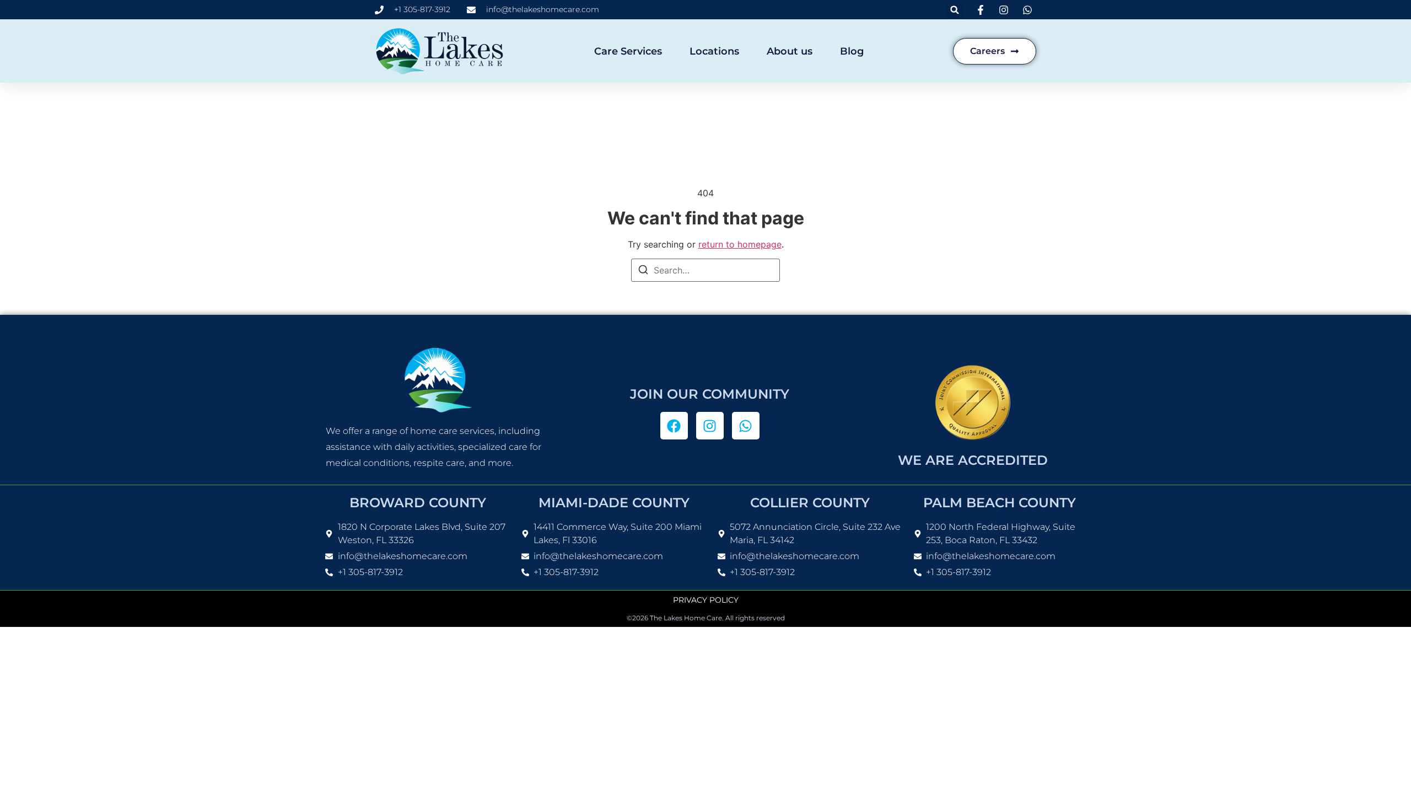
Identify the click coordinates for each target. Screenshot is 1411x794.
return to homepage (740, 244)
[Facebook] (674, 425)
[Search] (643, 271)
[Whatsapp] (746, 425)
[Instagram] (710, 425)
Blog (852, 51)
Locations (714, 51)
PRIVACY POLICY (706, 600)
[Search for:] (705, 270)
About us (789, 51)
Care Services (628, 51)
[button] (954, 9)
